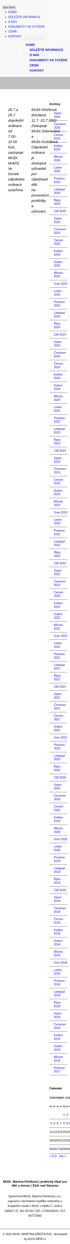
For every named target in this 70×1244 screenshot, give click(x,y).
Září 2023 (60, 450)
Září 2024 (60, 334)
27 (57, 1149)
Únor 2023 (60, 512)
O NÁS (12, 21)
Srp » (62, 1155)
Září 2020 (60, 777)
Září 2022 (60, 563)
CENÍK (12, 31)
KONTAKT (15, 36)
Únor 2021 (60, 737)
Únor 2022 (60, 635)
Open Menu (9, 7)
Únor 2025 (60, 283)
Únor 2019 (60, 962)
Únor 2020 (60, 839)
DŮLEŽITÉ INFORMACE (24, 17)
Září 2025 (60, 211)
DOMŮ (12, 12)
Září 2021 (60, 686)
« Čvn (53, 1155)
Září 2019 (60, 890)
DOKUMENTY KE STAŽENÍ (26, 26)
